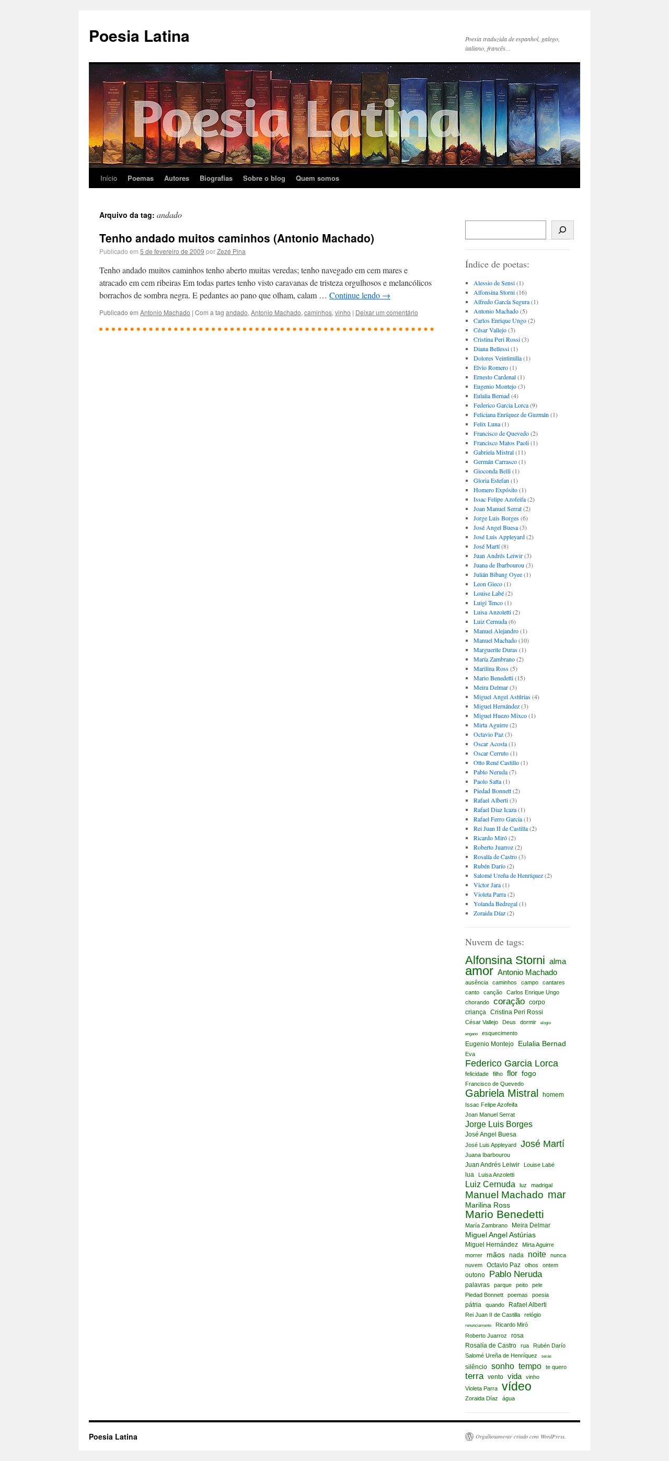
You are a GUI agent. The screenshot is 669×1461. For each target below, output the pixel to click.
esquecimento (499, 1033)
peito (522, 1285)
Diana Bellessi (491, 348)
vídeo (517, 1386)
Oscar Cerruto (491, 753)
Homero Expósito (495, 489)
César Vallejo (490, 330)
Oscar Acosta (490, 743)
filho (498, 1074)
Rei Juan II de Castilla (501, 828)
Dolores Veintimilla (498, 358)
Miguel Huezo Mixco (500, 715)
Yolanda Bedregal (495, 903)
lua (469, 1174)
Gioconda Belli (492, 471)
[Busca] (562, 230)
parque (503, 1285)
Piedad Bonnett (492, 790)
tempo (529, 1366)
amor (479, 971)
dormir (528, 1022)
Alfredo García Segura (501, 301)
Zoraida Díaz (489, 913)
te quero (556, 1367)
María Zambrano (494, 659)
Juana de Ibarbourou (499, 565)
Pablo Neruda (490, 772)
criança (475, 1012)
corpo (537, 1002)
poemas (517, 1295)
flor (512, 1073)
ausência (476, 982)
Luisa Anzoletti (492, 612)
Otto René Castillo (496, 762)
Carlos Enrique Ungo (500, 320)
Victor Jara (487, 884)
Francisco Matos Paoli (501, 442)
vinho (343, 312)
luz (523, 1185)
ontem (550, 1265)
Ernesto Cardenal (495, 377)
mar (557, 1194)
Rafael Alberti (491, 800)
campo (529, 982)
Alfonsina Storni (494, 292)
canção (492, 992)
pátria (473, 1304)
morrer (473, 1255)
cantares (554, 982)
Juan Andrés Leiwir (498, 555)
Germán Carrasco (495, 461)
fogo (529, 1073)
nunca (558, 1255)
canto (472, 992)
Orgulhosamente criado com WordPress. (521, 1436)
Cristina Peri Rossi (497, 339)
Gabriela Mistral (494, 452)
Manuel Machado (495, 640)
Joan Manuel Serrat (498, 508)
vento (495, 1377)
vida (514, 1376)
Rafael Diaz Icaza (495, 809)
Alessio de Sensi (494, 283)
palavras (477, 1285)
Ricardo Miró (490, 837)
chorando (477, 1002)
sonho (502, 1366)
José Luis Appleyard (499, 536)
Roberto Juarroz (493, 847)
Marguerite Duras (495, 649)
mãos (496, 1254)
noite (537, 1254)
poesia (540, 1295)
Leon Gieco (488, 583)
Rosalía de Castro (495, 856)
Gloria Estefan (491, 480)
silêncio (476, 1367)
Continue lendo (359, 294)
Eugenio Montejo (495, 386)
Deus (509, 1022)
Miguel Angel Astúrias (502, 696)
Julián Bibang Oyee (498, 574)
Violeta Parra (490, 894)
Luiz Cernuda (490, 621)
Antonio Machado (165, 312)
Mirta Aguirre (491, 725)
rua (525, 1345)
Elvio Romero (491, 367)
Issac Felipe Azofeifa (500, 499)
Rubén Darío (489, 866)
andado (237, 312)
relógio (532, 1315)
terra (474, 1376)
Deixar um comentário (386, 312)
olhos (531, 1265)
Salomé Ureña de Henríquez (508, 875)
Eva (470, 1054)
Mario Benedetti (493, 678)
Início (108, 178)
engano (471, 1033)
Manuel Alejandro (496, 631)
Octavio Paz (488, 734)
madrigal (541, 1185)
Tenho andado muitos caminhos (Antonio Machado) (236, 238)
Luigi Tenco (488, 602)
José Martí (487, 546)
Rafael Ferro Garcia (498, 819)
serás (546, 1356)
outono (475, 1275)
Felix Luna (487, 424)
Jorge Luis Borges (496, 518)
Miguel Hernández (497, 706)
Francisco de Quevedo (501, 433)
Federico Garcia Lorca (501, 405)
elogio (545, 1023)
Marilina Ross (491, 668)
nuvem (473, 1265)
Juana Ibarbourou (487, 1155)
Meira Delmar (491, 687)
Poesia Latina (139, 35)
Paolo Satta (487, 781)
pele (537, 1285)
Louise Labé (489, 593)
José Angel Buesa (496, 527)
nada (516, 1255)
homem (553, 1094)
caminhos (318, 312)
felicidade (477, 1074)
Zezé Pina (231, 251)
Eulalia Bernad (492, 395)
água (508, 1398)
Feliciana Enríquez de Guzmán (511, 414)
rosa (517, 1335)
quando (495, 1305)
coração (509, 1001)
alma (557, 961)
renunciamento (478, 1325)
